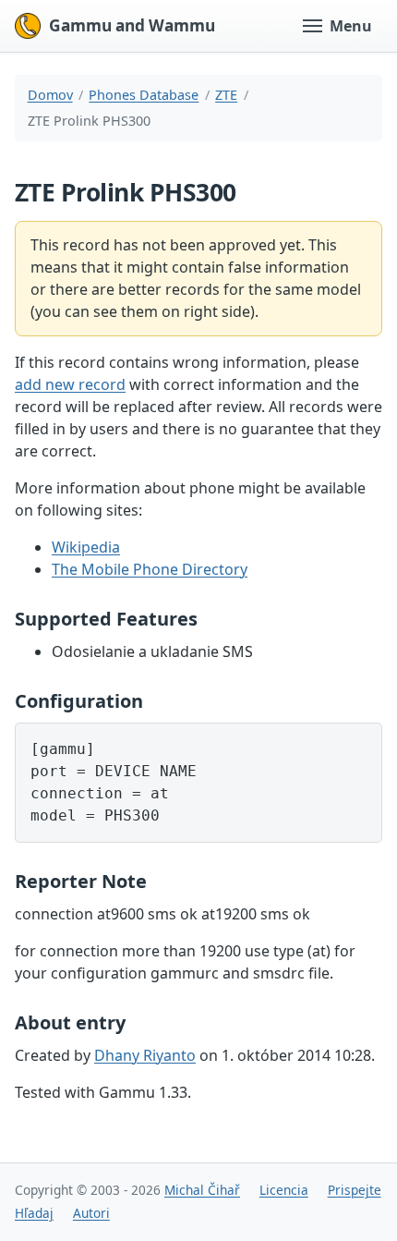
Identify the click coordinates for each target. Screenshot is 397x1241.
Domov (50, 94)
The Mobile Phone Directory (149, 569)
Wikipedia (86, 547)
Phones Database (143, 94)
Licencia (283, 1189)
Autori (91, 1213)
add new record (70, 384)
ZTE (226, 94)
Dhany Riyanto (145, 1055)
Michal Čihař (202, 1189)
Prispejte (354, 1189)
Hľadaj (34, 1213)
